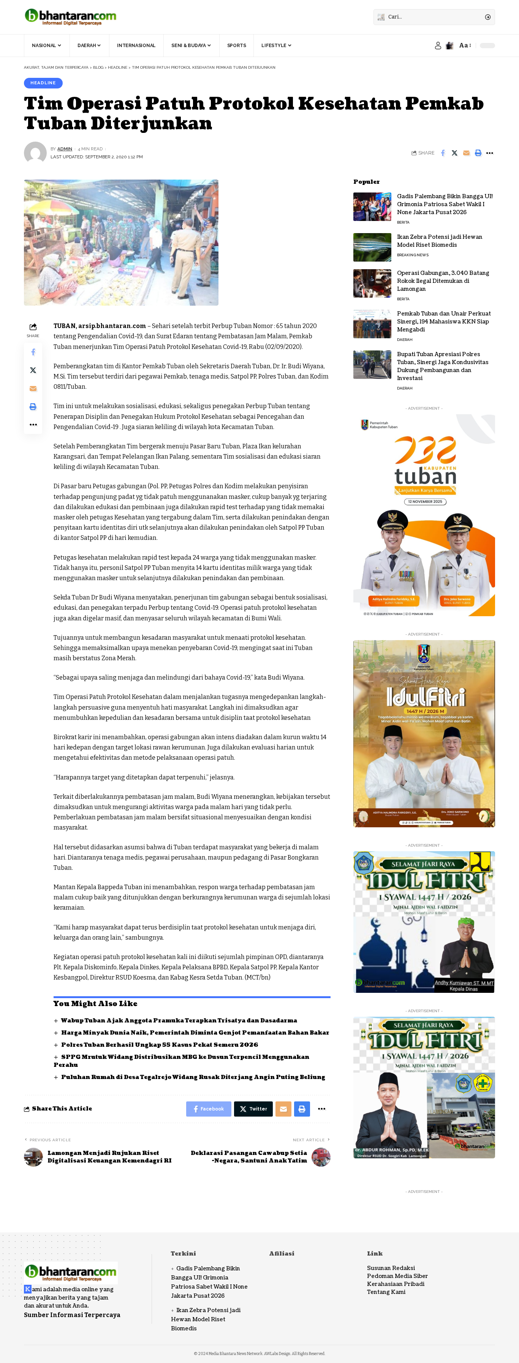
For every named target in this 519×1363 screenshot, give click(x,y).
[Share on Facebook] (442, 153)
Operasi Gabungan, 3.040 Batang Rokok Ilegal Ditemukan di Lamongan (443, 281)
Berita (403, 222)
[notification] (449, 45)
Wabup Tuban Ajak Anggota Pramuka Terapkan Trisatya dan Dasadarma (179, 1020)
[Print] (478, 153)
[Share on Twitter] (454, 153)
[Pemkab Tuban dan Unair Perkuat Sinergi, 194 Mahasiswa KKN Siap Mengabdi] (372, 324)
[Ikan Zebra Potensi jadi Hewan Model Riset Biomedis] (372, 247)
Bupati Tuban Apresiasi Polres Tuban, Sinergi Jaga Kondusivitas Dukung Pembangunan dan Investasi (443, 366)
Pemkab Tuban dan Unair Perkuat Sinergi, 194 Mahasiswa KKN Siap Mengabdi (444, 321)
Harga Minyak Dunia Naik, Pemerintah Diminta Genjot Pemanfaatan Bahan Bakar (195, 1032)
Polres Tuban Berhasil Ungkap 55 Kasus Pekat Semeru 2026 (159, 1045)
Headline (43, 82)
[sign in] (438, 45)
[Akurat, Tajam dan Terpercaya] (71, 17)
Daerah (405, 340)
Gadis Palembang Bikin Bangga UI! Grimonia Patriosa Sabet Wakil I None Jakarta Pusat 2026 (445, 204)
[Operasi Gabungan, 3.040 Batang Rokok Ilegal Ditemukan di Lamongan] (372, 283)
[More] (489, 153)
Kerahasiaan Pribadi (395, 1284)
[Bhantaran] (71, 1267)
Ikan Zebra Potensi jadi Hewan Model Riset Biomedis (440, 241)
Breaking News (413, 255)
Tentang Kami (386, 1292)
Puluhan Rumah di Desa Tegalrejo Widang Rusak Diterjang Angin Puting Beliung (193, 1077)
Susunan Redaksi (391, 1268)
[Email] (466, 153)
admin (64, 148)
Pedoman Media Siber (397, 1276)
